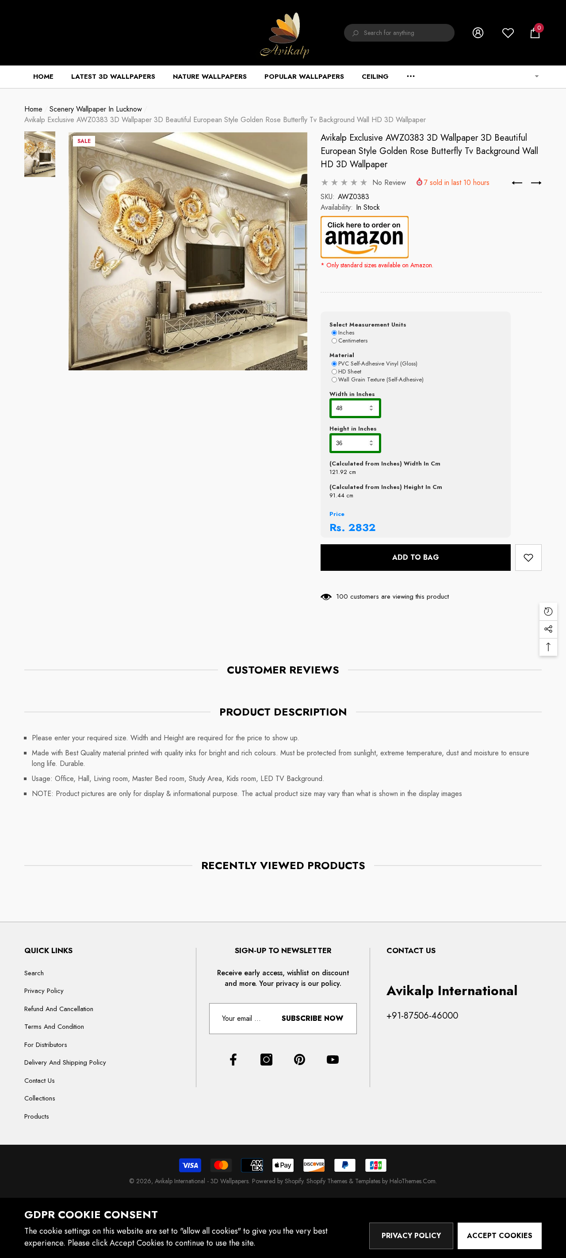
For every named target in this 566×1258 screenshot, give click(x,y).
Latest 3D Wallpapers (113, 76)
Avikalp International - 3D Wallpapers (202, 1181)
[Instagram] (266, 1059)
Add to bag (418, 557)
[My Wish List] (508, 32)
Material (341, 355)
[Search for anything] (399, 33)
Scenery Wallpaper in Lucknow (96, 109)
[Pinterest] (300, 1059)
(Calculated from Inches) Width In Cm (384, 463)
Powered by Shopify (277, 1181)
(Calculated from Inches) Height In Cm (385, 487)
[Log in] (478, 32)
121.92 (338, 472)
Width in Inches (352, 394)
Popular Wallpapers (304, 76)
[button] (535, 32)
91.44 (336, 495)
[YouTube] (333, 1059)
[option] (188, 250)
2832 (362, 527)
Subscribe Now (312, 1018)
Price (336, 514)
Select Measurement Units (367, 324)
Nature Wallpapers (210, 76)
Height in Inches (353, 428)
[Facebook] (233, 1059)
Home (33, 109)
